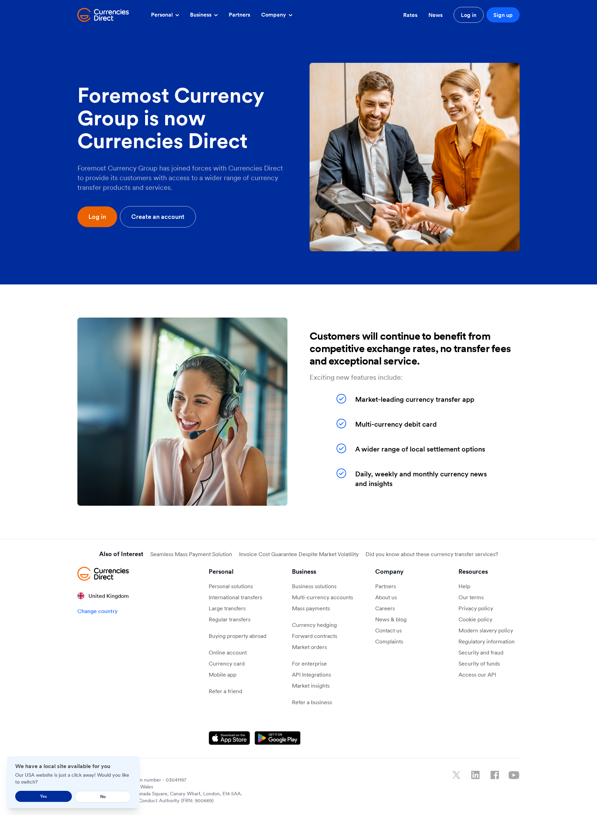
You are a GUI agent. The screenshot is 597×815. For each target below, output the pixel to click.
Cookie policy (475, 619)
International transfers (235, 597)
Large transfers (227, 608)
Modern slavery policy (485, 630)
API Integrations (311, 674)
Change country (97, 611)
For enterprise (309, 663)
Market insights (311, 685)
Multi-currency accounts (322, 597)
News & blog (391, 619)
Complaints (389, 641)
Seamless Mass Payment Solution (191, 554)
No (103, 796)
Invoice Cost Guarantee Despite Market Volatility (299, 554)
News (435, 14)
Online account (228, 652)
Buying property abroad (237, 635)
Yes (43, 796)
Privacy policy (475, 608)
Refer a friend (225, 691)
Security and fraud (480, 652)
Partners (239, 14)
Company (274, 14)
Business (201, 14)
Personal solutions (231, 586)
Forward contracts (314, 635)
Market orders (309, 646)
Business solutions (314, 586)
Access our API (477, 674)
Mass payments (311, 608)
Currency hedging (314, 624)
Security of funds (479, 663)
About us (386, 597)
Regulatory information (486, 641)
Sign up (503, 14)
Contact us (388, 630)
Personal (162, 14)
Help (464, 586)
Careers (385, 608)
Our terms (471, 597)
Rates (410, 14)
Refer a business (312, 702)
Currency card (227, 663)
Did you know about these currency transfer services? (432, 554)
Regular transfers (229, 619)
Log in (468, 14)
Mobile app (222, 674)
